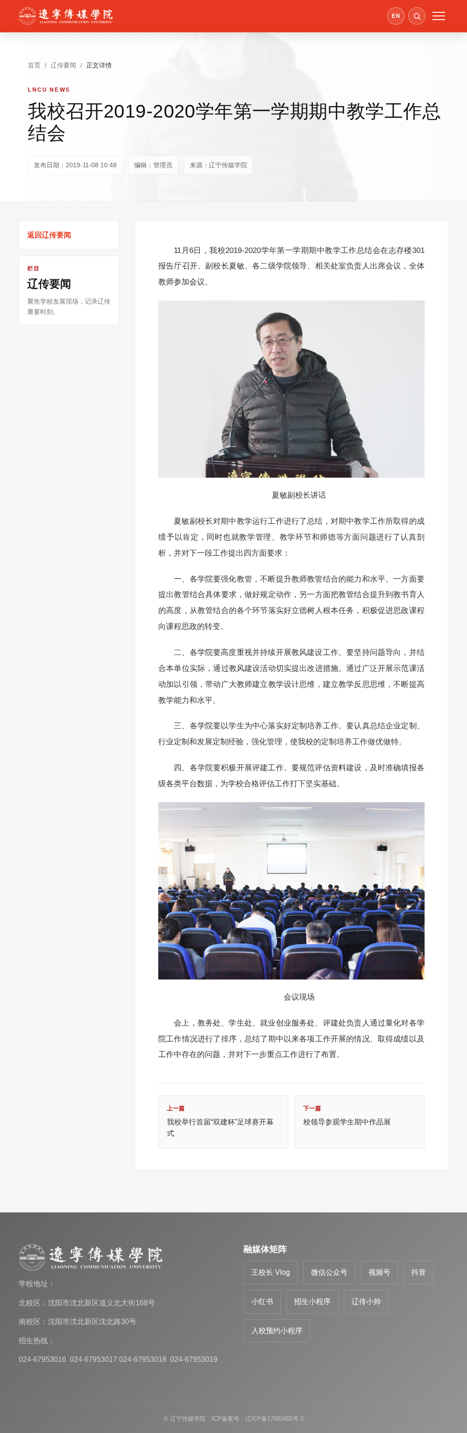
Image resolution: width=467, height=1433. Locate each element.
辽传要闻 (63, 65)
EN (396, 16)
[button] (416, 16)
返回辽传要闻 (49, 235)
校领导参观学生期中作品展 (347, 1115)
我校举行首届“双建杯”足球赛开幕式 (220, 1121)
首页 (34, 65)
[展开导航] (438, 16)
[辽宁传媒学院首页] (66, 16)
